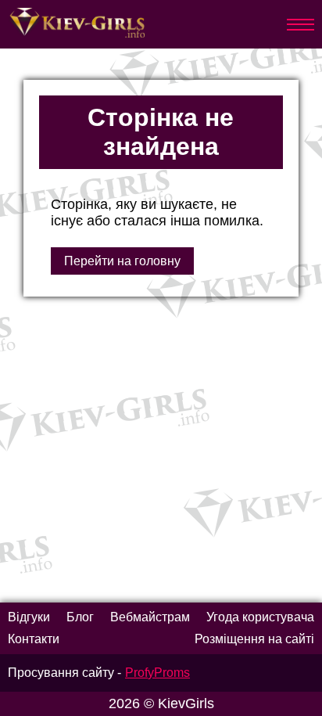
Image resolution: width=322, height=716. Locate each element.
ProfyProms (157, 672)
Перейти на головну (122, 261)
